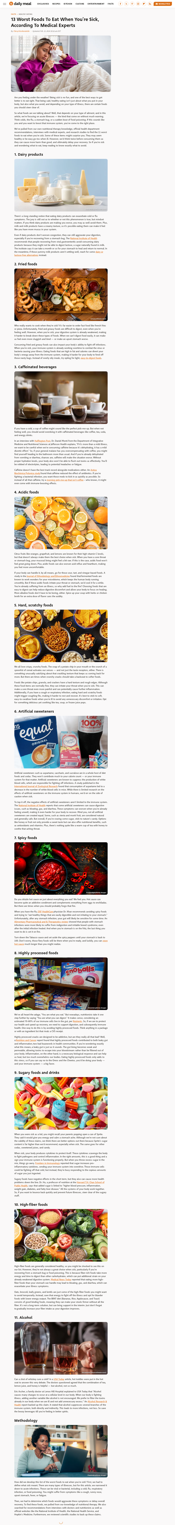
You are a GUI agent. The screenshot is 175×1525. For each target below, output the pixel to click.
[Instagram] (138, 4)
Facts (111, 3)
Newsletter (164, 4)
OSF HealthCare (45, 911)
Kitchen (68, 3)
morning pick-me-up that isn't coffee (65, 480)
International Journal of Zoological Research (36, 786)
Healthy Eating (25, 14)
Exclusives (43, 3)
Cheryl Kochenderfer (22, 31)
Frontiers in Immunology (47, 1163)
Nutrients (77, 1021)
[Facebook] (120, 4)
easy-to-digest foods (91, 358)
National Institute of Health (83, 238)
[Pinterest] (132, 4)
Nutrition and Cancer (26, 1040)
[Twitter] (126, 4)
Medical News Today (61, 1279)
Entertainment (96, 3)
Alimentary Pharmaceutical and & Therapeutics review (41, 921)
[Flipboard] (144, 4)
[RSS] (150, 4)
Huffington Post (42, 440)
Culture (80, 3)
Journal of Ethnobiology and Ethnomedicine (48, 576)
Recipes (56, 3)
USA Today (59, 1379)
